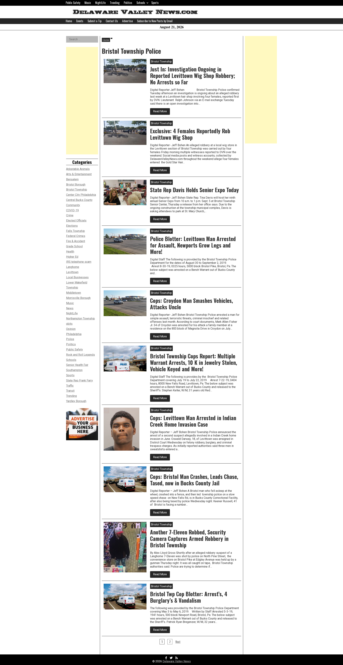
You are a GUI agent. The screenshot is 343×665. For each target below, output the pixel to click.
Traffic (70, 385)
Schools (140, 3)
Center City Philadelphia (81, 194)
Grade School (74, 246)
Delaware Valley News (177, 661)
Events (79, 21)
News (69, 308)
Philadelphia (73, 334)
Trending (115, 3)
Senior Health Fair (77, 365)
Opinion (71, 329)
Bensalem (72, 179)
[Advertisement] (82, 100)
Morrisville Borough (78, 298)
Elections (72, 225)
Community (73, 205)
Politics (128, 3)
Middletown (73, 292)
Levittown (72, 272)
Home (69, 21)
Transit (70, 390)
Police (70, 339)
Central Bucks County (79, 200)
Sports (155, 3)
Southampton (74, 370)
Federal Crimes (75, 236)
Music (87, 3)
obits (69, 323)
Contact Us (112, 21)
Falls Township (75, 231)
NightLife (100, 3)
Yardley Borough (76, 401)
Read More (161, 112)
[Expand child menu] (147, 3)
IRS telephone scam (78, 261)
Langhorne (72, 267)
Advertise (127, 21)
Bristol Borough (75, 184)
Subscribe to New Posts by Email (155, 21)
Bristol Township (76, 189)
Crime (69, 215)
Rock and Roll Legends (80, 354)
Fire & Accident (75, 241)
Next (177, 642)
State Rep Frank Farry (79, 380)
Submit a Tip (94, 21)
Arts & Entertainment (79, 174)
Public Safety (73, 3)
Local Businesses (77, 277)
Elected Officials (76, 220)
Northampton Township (80, 318)
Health (70, 251)
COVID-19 (72, 210)
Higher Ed (72, 256)
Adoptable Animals (78, 169)
